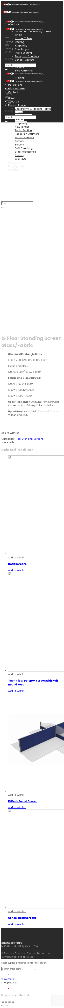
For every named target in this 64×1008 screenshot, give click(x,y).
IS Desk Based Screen (22, 801)
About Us (13, 101)
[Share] (6, 1002)
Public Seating (23, 52)
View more (7, 979)
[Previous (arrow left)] (2, 1005)
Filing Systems (16, 88)
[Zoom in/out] (13, 1002)
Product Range (17, 105)
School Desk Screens (22, 918)
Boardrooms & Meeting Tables (33, 109)
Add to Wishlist (10, 433)
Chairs (19, 34)
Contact (13, 92)
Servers (19, 67)
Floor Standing (24, 439)
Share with (7, 442)
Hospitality (21, 45)
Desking (19, 42)
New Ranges (22, 49)
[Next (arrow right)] (6, 1005)
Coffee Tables (23, 38)
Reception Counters (27, 56)
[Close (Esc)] (2, 1002)
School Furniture (24, 60)
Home (11, 98)
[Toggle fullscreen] (9, 1002)
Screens (38, 439)
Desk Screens (17, 564)
